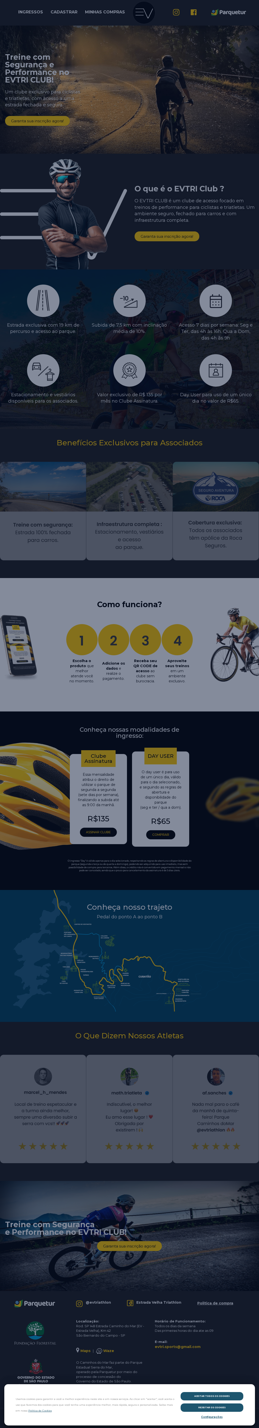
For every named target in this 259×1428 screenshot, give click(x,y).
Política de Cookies (40, 1410)
